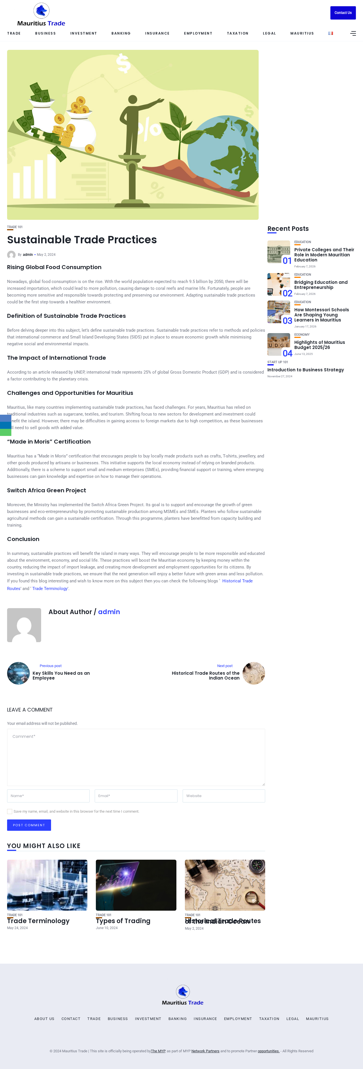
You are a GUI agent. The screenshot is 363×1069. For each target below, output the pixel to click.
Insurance (205, 1019)
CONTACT (71, 1019)
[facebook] (5, 418)
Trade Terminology (49, 588)
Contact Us (343, 13)
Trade (14, 33)
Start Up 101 (277, 362)
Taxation (269, 1019)
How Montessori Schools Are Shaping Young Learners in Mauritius (321, 315)
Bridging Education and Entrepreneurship (321, 284)
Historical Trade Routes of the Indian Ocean (223, 921)
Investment (83, 33)
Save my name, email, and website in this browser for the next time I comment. (76, 811)
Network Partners (205, 1051)
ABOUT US (44, 1019)
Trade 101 (15, 227)
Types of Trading (123, 921)
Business (45, 33)
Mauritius (317, 1019)
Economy (302, 334)
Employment (238, 1019)
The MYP (158, 1051)
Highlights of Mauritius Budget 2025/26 (319, 344)
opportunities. (269, 1051)
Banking (121, 33)
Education (302, 242)
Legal (292, 1019)
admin (28, 255)
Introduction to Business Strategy (305, 370)
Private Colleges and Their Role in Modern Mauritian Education (324, 255)
